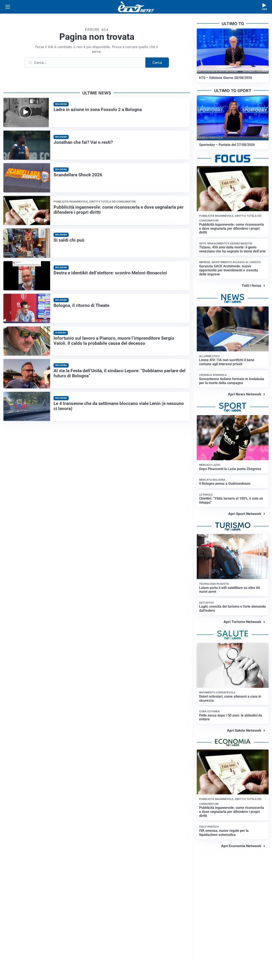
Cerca (157, 62)
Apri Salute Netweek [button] (244, 730)
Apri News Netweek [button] (244, 394)
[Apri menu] (7, 7)
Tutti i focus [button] (251, 285)
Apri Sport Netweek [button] (244, 514)
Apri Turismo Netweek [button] (242, 622)
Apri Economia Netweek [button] (241, 846)
